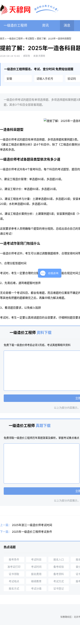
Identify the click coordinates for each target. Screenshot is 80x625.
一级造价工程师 (15, 25)
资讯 (45, 25)
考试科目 (36, 559)
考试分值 (36, 588)
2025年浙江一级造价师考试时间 (32, 525)
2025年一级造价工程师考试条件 (32, 531)
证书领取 (14, 574)
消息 (67, 25)
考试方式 (58, 581)
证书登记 (58, 588)
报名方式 (14, 588)
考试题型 (29, 38)
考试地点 (14, 581)
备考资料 (58, 574)
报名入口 (58, 559)
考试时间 (36, 566)
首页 (2, 38)
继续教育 (36, 581)
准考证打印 (13, 566)
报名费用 (36, 574)
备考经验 (58, 566)
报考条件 (14, 559)
